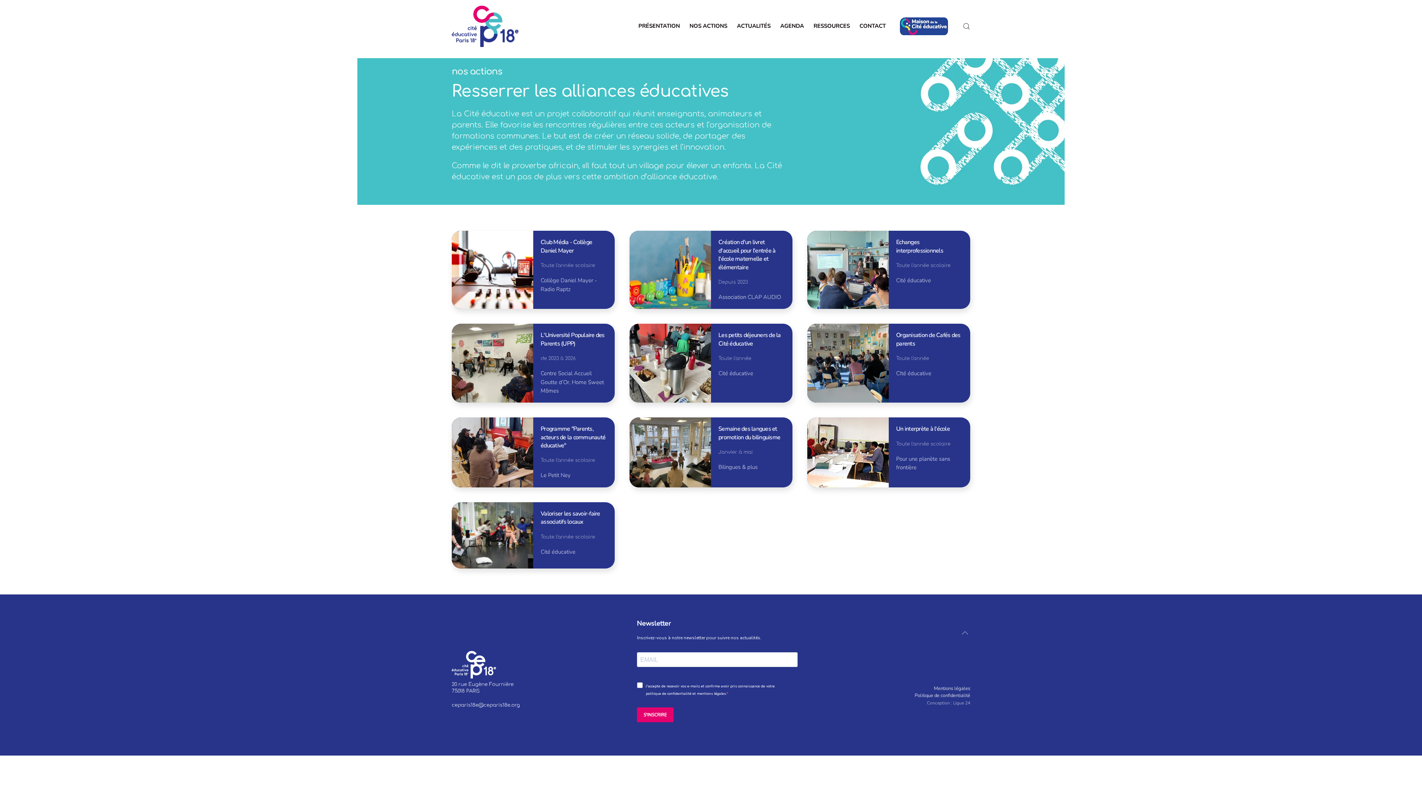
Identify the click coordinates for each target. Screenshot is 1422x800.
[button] (966, 26)
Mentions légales (952, 688)
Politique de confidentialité (942, 695)
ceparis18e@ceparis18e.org (486, 705)
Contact (874, 26)
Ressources (832, 26)
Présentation (659, 26)
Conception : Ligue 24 (948, 703)
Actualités (754, 26)
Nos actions (708, 26)
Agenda (792, 26)
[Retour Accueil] (485, 26)
